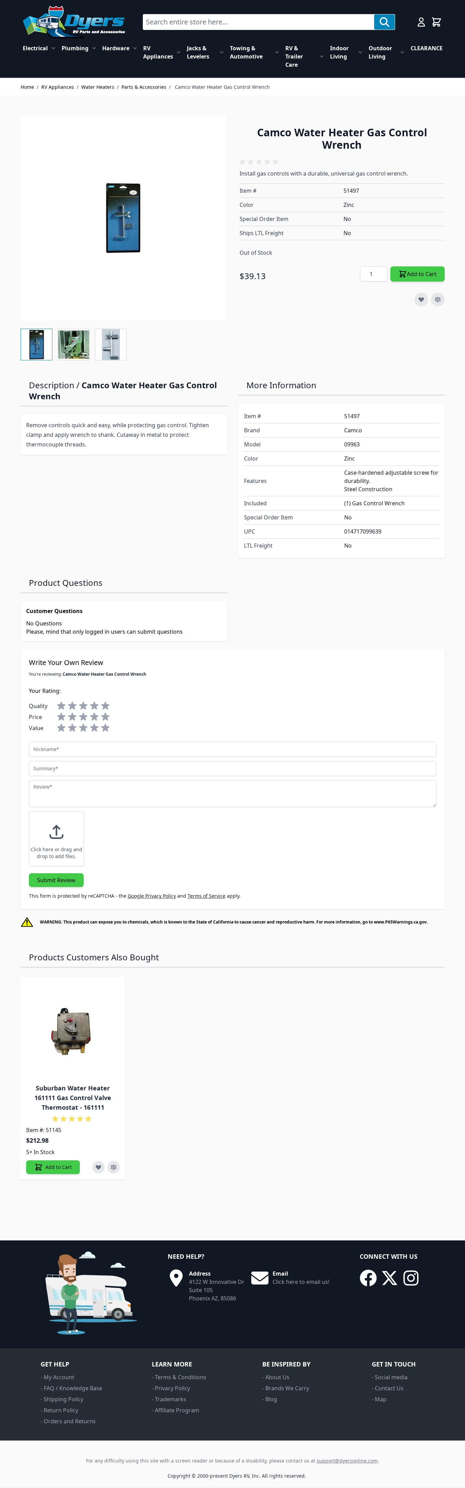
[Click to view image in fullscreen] (123, 217)
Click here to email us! (301, 1282)
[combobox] (258, 22)
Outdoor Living (380, 52)
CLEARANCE (427, 48)
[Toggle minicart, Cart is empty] (436, 22)
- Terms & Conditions (179, 1377)
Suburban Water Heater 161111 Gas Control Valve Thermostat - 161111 (72, 1097)
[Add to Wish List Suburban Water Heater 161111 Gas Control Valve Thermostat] (98, 1167)
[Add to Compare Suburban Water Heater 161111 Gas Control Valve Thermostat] (113, 1167)
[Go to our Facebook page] (368, 1278)
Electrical (35, 48)
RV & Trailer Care (294, 56)
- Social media (390, 1377)
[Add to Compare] (438, 299)
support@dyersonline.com (347, 1460)
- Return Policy (59, 1410)
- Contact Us (387, 1388)
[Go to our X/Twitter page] (389, 1278)
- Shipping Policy (62, 1399)
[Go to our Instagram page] (411, 1278)
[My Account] (421, 22)
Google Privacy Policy (152, 896)
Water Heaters (97, 87)
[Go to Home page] (73, 22)
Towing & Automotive (246, 52)
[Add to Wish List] (421, 299)
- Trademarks (169, 1399)
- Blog (269, 1399)
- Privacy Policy (171, 1388)
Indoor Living (339, 52)
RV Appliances (158, 52)
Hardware (115, 48)
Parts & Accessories (143, 87)
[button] (260, 162)
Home (27, 87)
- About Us (275, 1377)
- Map (379, 1399)
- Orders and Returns (68, 1421)
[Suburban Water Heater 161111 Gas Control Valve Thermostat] (73, 1029)
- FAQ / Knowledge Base (71, 1388)
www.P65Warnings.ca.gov (400, 922)
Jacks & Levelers (198, 52)
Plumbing (75, 48)
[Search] (384, 22)
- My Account (57, 1377)
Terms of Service (206, 896)
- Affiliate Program (175, 1410)
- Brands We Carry (285, 1388)
